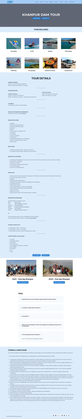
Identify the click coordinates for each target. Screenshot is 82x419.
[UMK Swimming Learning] (10, 2)
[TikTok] (67, 416)
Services (42, 1)
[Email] (62, 416)
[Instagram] (56, 416)
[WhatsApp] (58, 416)
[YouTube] (64, 416)
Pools (46, 1)
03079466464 (33, 218)
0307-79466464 (22, 113)
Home (36, 1)
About (66, 1)
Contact (61, 1)
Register (51, 1)
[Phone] (60, 416)
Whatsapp (35, 338)
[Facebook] (53, 416)
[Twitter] (69, 416)
